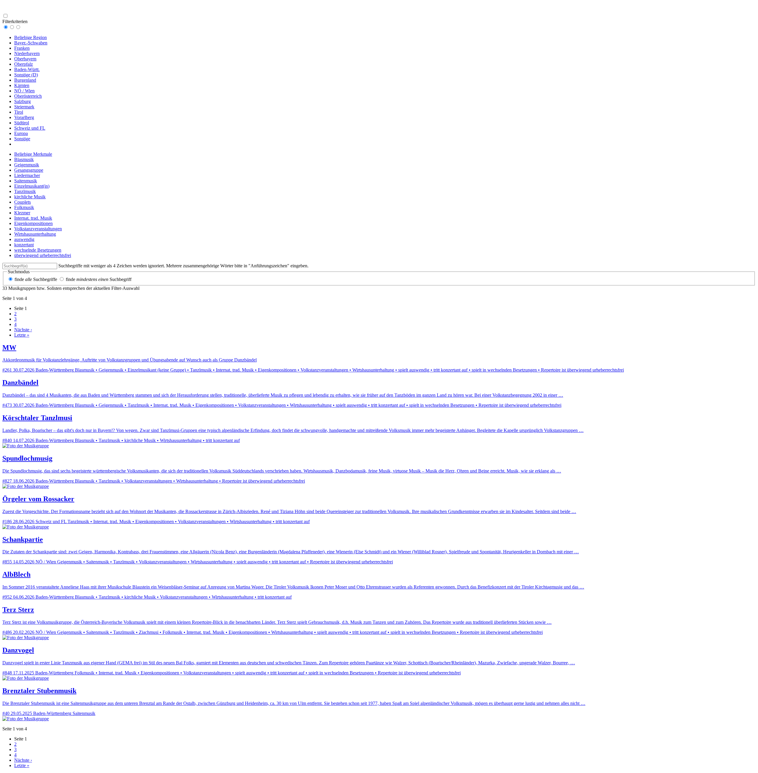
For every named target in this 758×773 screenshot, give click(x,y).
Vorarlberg (24, 117)
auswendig (24, 239)
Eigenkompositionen (33, 223)
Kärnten (21, 85)
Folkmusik (24, 207)
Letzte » (21, 335)
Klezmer (22, 212)
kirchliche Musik (30, 196)
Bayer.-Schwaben (30, 42)
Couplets (22, 202)
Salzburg (22, 101)
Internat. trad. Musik (33, 218)
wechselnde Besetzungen (37, 250)
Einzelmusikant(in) (31, 186)
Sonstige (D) (26, 74)
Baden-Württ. (27, 69)
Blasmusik (24, 159)
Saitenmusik (25, 180)
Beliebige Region (30, 37)
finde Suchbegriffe (36, 279)
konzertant (24, 244)
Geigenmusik (26, 164)
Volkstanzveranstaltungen (38, 228)
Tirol (18, 112)
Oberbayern (25, 58)
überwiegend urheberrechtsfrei (42, 255)
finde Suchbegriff (98, 279)
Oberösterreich (28, 96)
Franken (22, 48)
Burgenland (25, 80)
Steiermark (24, 106)
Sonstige (22, 138)
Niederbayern (27, 53)
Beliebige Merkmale (33, 154)
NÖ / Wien (24, 90)
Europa (21, 133)
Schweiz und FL (29, 128)
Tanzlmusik (25, 191)
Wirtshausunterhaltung (35, 234)
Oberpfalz (23, 64)
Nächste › (23, 329)
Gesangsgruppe (28, 170)
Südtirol (21, 122)
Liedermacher (27, 175)
